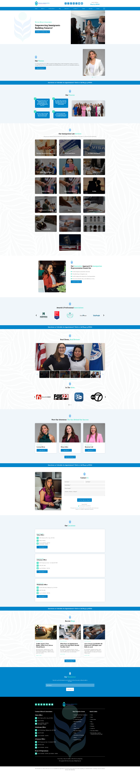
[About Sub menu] (44, 8)
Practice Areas (51, 8)
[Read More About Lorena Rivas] (46, 432)
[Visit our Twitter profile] (76, 3)
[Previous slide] (36, 315)
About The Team (40, 68)
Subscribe (69, 689)
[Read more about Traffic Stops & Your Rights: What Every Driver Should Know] (46, 632)
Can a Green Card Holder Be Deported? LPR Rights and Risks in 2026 (93, 645)
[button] (63, 379)
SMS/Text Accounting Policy (77, 758)
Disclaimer (92, 726)
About (42, 8)
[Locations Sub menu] (77, 8)
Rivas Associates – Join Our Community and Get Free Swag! (96, 733)
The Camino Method (94, 730)
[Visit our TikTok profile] (71, 3)
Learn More (41, 450)
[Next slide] (103, 315)
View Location (41, 547)
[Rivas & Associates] (42, 3)
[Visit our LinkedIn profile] (74, 3)
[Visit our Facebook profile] (66, 3)
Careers (83, 8)
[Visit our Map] (82, 3)
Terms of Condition (67, 758)
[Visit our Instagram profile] (68, 3)
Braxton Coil (89, 447)
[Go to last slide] (34, 397)
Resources (66, 8)
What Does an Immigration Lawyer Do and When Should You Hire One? (69, 645)
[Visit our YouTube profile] (79, 3)
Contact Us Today (75, 281)
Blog (60, 8)
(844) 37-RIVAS (95, 4)
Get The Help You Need (84, 500)
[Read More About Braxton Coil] (94, 432)
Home (36, 8)
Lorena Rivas (41, 447)
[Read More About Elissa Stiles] (70, 432)
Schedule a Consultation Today (42, 31)
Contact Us (93, 728)
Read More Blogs (69, 660)
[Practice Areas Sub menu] (54, 8)
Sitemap (92, 724)
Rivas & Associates (70, 760)
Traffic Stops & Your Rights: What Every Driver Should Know (44, 645)
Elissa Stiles (64, 447)
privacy (77, 508)
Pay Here (90, 8)
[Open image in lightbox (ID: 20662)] (70, 357)
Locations (75, 8)
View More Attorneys (69, 457)
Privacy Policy (60, 758)
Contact (97, 8)
